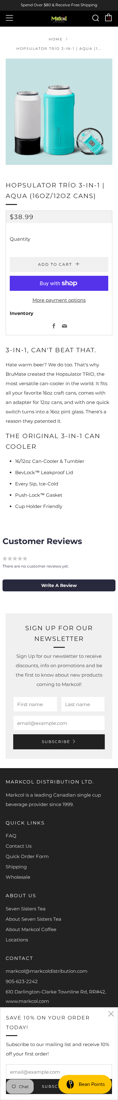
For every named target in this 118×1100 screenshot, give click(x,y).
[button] (59, 585)
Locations (17, 940)
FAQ (11, 836)
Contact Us (18, 846)
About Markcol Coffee (31, 929)
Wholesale (18, 877)
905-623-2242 (22, 981)
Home (56, 39)
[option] (59, 112)
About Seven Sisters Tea (33, 919)
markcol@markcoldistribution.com (46, 971)
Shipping (16, 867)
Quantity (20, 239)
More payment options (59, 300)
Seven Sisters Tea (26, 909)
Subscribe (56, 741)
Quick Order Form (27, 856)
